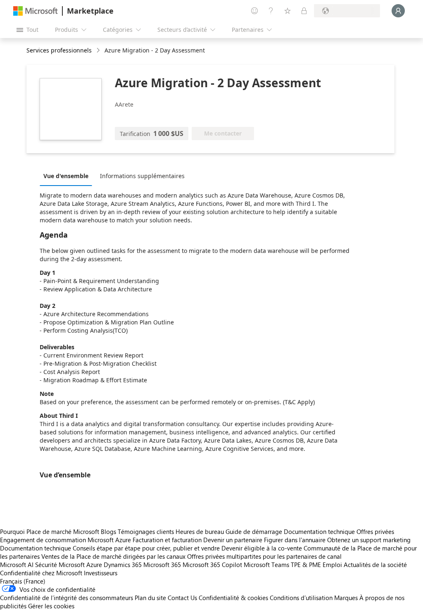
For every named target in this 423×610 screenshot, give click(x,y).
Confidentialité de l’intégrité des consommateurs (66, 597)
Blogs (108, 531)
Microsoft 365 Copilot (212, 564)
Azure (94, 564)
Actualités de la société (375, 564)
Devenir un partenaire (232, 540)
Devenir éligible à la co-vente (261, 548)
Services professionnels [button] (59, 50)
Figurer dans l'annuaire (295, 540)
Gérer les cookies (51, 606)
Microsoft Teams (266, 564)
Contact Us (182, 597)
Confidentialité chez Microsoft (41, 573)
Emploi (332, 564)
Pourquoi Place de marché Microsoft (49, 531)
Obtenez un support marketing (369, 540)
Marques (346, 597)
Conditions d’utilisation (301, 597)
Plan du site (150, 597)
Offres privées (375, 531)
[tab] (68, 176)
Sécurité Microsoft (60, 564)
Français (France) (22, 581)
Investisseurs (100, 573)
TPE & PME (306, 564)
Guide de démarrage (254, 531)
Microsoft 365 (162, 564)
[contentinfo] (99, 51)
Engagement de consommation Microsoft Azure (66, 540)
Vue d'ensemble (65, 176)
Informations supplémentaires (142, 176)
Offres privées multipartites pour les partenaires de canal (264, 556)
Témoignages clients (146, 531)
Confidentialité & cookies (233, 597)
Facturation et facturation (167, 540)
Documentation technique (319, 531)
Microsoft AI (16, 564)
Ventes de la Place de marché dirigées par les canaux (113, 556)
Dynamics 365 (123, 564)
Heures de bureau (200, 531)
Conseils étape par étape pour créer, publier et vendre (146, 548)
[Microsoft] (35, 11)
